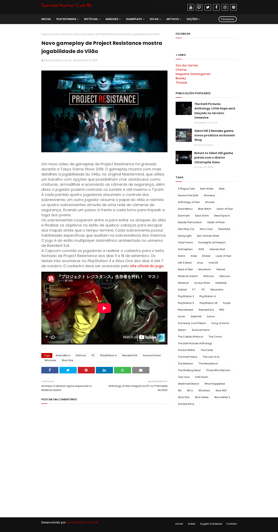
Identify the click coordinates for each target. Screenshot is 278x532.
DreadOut (224, 229)
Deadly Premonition (190, 222)
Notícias (81, 355)
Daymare (183, 215)
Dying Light (185, 235)
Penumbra (216, 289)
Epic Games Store (208, 235)
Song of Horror (220, 323)
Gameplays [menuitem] (134, 19)
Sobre (191, 523)
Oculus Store (202, 283)
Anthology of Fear (189, 202)
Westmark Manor (188, 383)
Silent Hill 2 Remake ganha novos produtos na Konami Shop (214, 135)
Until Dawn (201, 377)
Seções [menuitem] (192, 19)
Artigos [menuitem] (172, 19)
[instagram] (225, 7)
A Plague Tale (186, 188)
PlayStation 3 (186, 296)
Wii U (190, 390)
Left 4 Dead (185, 262)
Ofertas (181, 70)
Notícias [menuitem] (91, 19)
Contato (231, 523)
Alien (222, 188)
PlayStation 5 (186, 303)
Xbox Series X (222, 397)
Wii (180, 390)
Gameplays (185, 249)
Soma (211, 316)
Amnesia (209, 195)
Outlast (182, 289)
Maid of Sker (185, 269)
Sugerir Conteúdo (211, 523)
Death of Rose (215, 222)
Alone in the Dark (188, 195)
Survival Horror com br (57, 60)
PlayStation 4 (108, 355)
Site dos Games (187, 65)
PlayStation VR (209, 303)
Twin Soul (184, 377)
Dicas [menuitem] (154, 19)
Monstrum (204, 269)
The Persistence (208, 363)
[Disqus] (104, 459)
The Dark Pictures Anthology (195, 343)
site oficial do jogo (146, 265)
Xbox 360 (221, 390)
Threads (181, 83)
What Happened (215, 383)
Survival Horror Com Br (82, 522)
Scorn (181, 316)
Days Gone (202, 215)
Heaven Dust (217, 249)
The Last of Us (211, 357)
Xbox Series (202, 397)
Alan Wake (206, 188)
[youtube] (190, 7)
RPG (221, 309)
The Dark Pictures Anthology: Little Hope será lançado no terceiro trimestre (214, 111)
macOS (213, 262)
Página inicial (49, 34)
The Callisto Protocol (190, 336)
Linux (200, 262)
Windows (50, 360)
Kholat (206, 256)
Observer (183, 283)
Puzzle (226, 303)
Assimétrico (63, 355)
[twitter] (208, 7)
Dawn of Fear (225, 209)
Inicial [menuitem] (46, 19)
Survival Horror (152, 355)
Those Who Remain (218, 370)
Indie (194, 256)
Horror (181, 256)
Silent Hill (196, 316)
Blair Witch (204, 209)
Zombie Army (186, 404)
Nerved (221, 269)
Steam (182, 330)
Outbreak (221, 283)
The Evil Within (186, 350)
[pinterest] (233, 7)
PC (93, 355)
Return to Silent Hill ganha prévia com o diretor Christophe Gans (213, 157)
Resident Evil (129, 355)
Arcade (209, 202)
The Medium (185, 363)
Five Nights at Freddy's (212, 242)
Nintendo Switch (188, 276)
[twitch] (199, 7)
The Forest (207, 350)
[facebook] (216, 7)
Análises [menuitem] (111, 19)
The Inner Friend (187, 357)
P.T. (194, 289)
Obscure (224, 276)
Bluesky (181, 78)
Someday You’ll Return (192, 323)
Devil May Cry (186, 229)
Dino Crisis (206, 229)
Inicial (179, 523)
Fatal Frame (185, 242)
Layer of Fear (223, 256)
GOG (201, 249)
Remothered (185, 309)
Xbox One (66, 34)
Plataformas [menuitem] (66, 19)
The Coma (215, 336)
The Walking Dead (189, 370)
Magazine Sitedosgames (193, 74)
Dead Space (222, 215)
